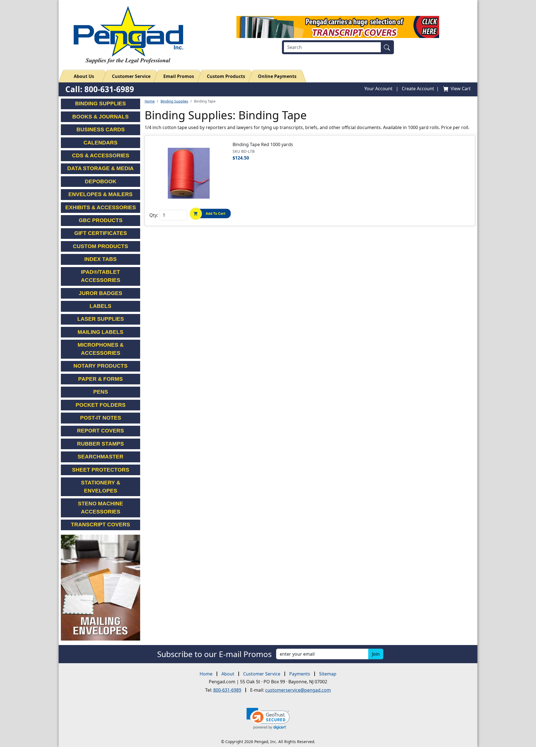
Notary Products (100, 366)
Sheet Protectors (100, 470)
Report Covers (100, 431)
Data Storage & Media (100, 168)
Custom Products (226, 76)
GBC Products (101, 220)
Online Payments (277, 76)
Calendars (100, 143)
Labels (100, 306)
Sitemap (327, 674)
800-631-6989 (227, 690)
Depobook (100, 181)
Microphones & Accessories (101, 349)
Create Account (418, 88)
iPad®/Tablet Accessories (100, 276)
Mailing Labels (100, 332)
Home (150, 101)
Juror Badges (100, 293)
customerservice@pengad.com (298, 690)
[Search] (388, 47)
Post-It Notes (100, 418)
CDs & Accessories (100, 155)
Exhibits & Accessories (100, 207)
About (227, 674)
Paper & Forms (100, 379)
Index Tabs (100, 259)
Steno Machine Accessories (100, 508)
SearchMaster (100, 457)
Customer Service (131, 76)
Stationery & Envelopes (100, 487)
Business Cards (100, 129)
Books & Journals (100, 117)
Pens (100, 392)
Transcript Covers (100, 524)
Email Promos (178, 76)
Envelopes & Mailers (100, 194)
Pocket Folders (101, 405)
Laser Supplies (100, 319)
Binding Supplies (174, 101)
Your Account (378, 88)
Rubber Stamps (100, 444)
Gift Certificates (100, 233)
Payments (299, 674)
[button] (268, 718)
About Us (84, 76)
